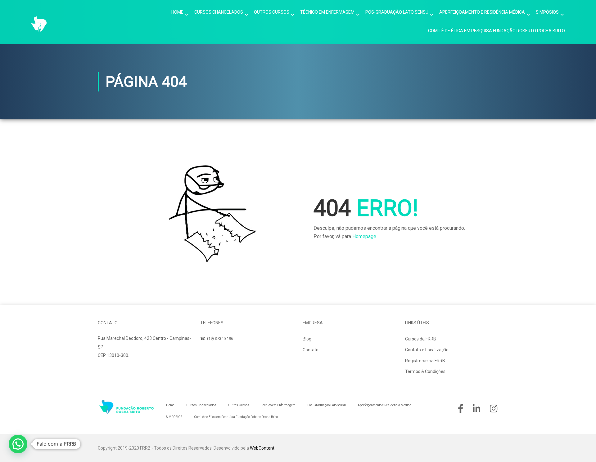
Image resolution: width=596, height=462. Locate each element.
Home (177, 12)
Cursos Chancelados (218, 12)
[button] (18, 444)
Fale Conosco (117, 369)
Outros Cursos (271, 12)
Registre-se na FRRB (425, 360)
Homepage (364, 236)
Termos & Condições (425, 371)
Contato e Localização (427, 349)
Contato (310, 349)
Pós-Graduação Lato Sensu (396, 12)
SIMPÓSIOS (547, 12)
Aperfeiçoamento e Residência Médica (482, 12)
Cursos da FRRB (420, 338)
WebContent (262, 448)
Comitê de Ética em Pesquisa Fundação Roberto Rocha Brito (496, 30)
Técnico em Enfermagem (327, 12)
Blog (307, 338)
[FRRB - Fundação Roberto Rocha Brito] (39, 24)
